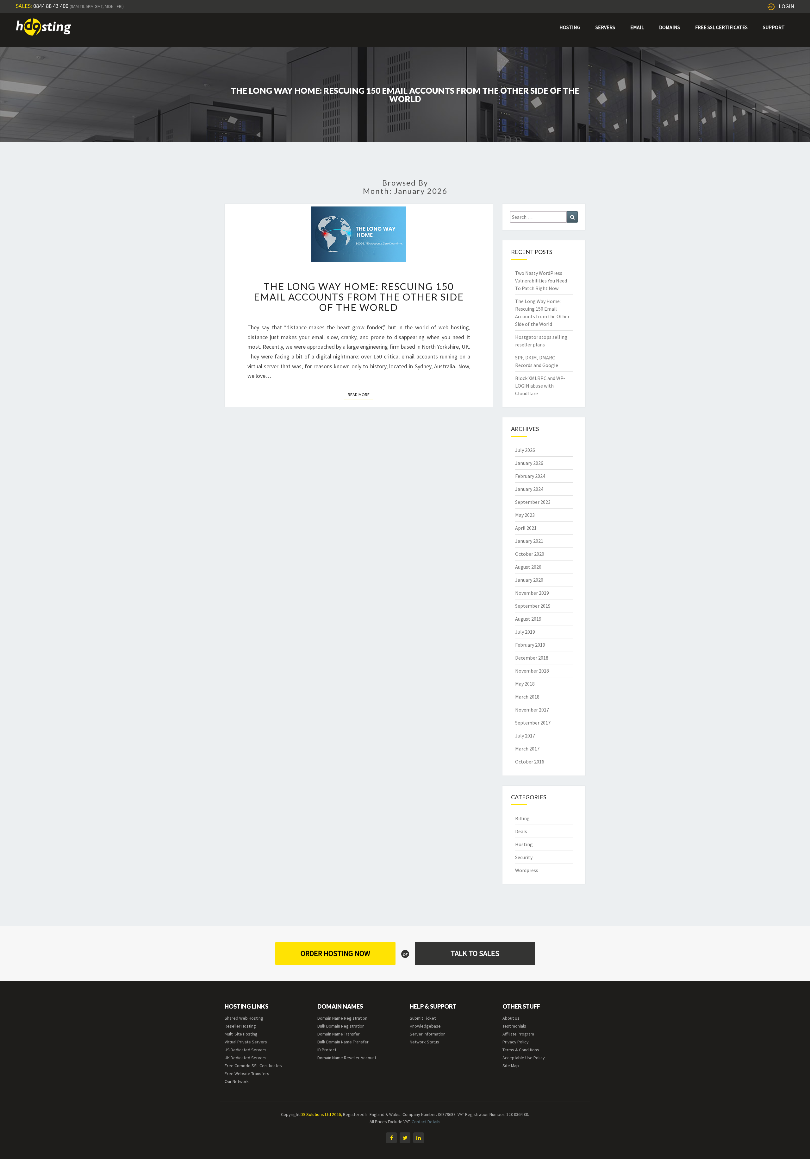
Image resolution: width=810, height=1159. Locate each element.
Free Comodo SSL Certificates (253, 1065)
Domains (669, 27)
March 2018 (527, 697)
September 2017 (533, 722)
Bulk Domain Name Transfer (343, 1042)
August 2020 (528, 567)
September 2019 (533, 606)
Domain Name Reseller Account (346, 1058)
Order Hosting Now (335, 953)
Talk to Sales (475, 953)
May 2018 (525, 684)
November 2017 (532, 709)
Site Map (510, 1065)
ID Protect (326, 1050)
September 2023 (533, 502)
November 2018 (532, 671)
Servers (605, 27)
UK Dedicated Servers (245, 1058)
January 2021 (529, 541)
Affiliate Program (518, 1034)
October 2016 (529, 761)
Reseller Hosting (240, 1026)
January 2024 (529, 489)
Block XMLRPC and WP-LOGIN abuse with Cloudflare (540, 385)
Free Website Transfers (247, 1073)
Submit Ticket (423, 1018)
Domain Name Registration (342, 1018)
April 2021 (526, 528)
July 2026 (525, 450)
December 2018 (531, 658)
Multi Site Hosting (241, 1034)
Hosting (569, 27)
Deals (521, 831)
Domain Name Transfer (338, 1034)
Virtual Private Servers (246, 1042)
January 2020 (529, 580)
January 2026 (529, 463)
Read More (360, 394)
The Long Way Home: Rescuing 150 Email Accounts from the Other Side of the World (359, 297)
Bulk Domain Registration (340, 1026)
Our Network (237, 1081)
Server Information (428, 1034)
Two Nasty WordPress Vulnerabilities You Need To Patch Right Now (541, 280)
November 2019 (532, 593)
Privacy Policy (515, 1042)
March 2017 (527, 748)
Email (637, 27)
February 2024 (530, 476)
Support (774, 27)
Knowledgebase (425, 1026)
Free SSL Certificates (721, 27)
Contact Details (426, 1121)
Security (524, 857)
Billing (522, 818)
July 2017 (525, 735)
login (786, 6)
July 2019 (525, 632)
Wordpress (526, 870)
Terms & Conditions (520, 1050)
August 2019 (528, 619)
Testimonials (514, 1026)
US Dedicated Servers (245, 1050)
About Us (511, 1018)
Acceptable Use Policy (523, 1058)
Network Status (424, 1042)
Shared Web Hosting (244, 1018)
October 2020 (529, 554)
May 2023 (525, 515)
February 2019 (530, 645)
